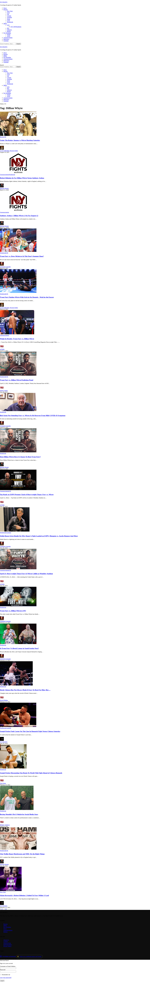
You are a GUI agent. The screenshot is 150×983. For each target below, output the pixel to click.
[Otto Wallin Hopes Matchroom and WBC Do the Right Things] (18, 849)
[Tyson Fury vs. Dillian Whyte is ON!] (18, 606)
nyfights (2, 349)
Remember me (6, 974)
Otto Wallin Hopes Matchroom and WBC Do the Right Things (22, 854)
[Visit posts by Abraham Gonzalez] (2, 265)
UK (5, 137)
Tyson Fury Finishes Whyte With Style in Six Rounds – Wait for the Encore (27, 297)
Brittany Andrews (5, 825)
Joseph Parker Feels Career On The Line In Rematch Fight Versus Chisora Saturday (30, 731)
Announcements (4, 174)
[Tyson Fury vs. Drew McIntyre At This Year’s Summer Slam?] (18, 251)
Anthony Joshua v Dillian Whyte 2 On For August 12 (19, 216)
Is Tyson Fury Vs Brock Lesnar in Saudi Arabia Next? (19, 648)
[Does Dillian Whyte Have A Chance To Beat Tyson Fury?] (18, 452)
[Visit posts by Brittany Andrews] (2, 823)
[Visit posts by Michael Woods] (2, 187)
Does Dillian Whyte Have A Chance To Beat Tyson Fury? (20, 457)
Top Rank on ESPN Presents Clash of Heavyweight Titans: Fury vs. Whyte (26, 494)
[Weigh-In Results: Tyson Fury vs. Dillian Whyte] (17, 334)
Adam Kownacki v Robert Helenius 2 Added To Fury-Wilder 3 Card (24, 895)
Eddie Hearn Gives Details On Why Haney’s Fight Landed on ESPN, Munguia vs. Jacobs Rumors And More (39, 536)
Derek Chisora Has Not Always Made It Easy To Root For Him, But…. (25, 690)
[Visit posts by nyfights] (2, 347)
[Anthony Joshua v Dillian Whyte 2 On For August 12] (18, 211)
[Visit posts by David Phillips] (2, 698)
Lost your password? (5, 977)
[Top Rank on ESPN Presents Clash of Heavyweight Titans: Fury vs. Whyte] (18, 489)
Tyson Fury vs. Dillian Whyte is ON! (13, 611)
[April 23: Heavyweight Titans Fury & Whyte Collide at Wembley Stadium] (18, 569)
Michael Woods (4, 188)
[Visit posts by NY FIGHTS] (2, 740)
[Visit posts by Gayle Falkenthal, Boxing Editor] (2, 149)
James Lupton (4, 390)
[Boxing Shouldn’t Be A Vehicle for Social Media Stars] (17, 809)
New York (3, 892)
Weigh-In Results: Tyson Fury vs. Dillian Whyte (17, 339)
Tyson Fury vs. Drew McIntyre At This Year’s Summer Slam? (22, 256)
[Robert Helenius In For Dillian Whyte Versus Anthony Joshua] (18, 173)
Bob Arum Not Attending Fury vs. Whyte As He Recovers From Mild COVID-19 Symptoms (32, 415)
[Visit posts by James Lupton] (2, 389)
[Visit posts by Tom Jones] (2, 781)
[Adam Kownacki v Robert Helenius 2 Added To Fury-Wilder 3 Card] (11, 890)
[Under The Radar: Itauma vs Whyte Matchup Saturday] (18, 135)
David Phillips (4, 700)
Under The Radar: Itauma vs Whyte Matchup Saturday (20, 140)
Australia (8, 532)
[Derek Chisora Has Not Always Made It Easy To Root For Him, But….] (16, 685)
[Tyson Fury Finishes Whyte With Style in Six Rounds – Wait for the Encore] (18, 292)
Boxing (2, 137)
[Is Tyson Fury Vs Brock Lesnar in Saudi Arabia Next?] (18, 643)
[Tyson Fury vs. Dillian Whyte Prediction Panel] (18, 375)
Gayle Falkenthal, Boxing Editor (9, 150)
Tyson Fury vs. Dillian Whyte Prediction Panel (16, 380)
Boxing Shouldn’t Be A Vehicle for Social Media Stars (19, 814)
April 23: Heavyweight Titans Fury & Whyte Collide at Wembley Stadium (26, 574)
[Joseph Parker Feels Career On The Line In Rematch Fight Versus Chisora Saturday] (18, 726)
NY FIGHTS (3, 2)
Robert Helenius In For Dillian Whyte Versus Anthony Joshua (22, 178)
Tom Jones (3, 783)
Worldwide (12, 174)
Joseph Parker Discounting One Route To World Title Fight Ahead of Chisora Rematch (31, 773)
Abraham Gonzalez (5, 266)
